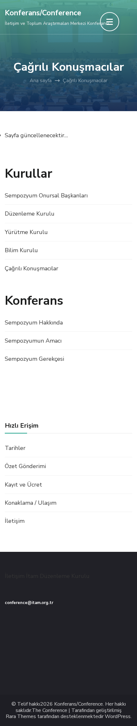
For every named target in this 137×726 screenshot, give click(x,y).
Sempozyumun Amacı (33, 341)
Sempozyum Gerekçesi (34, 359)
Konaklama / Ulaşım (30, 503)
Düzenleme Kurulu (29, 213)
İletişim (15, 521)
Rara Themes (21, 717)
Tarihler (15, 448)
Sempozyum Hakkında (34, 322)
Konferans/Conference (43, 13)
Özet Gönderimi (25, 466)
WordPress (118, 717)
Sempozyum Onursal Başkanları (46, 195)
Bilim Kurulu (21, 250)
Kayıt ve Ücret (23, 484)
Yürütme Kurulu (26, 232)
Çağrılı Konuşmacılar (31, 268)
